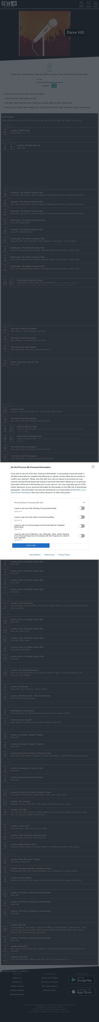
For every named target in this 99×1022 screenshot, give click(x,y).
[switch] (81, 508)
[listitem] (49, 502)
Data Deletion (34, 555)
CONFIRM (31, 546)
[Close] (94, 467)
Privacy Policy (64, 555)
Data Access (49, 555)
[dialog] (49, 511)
